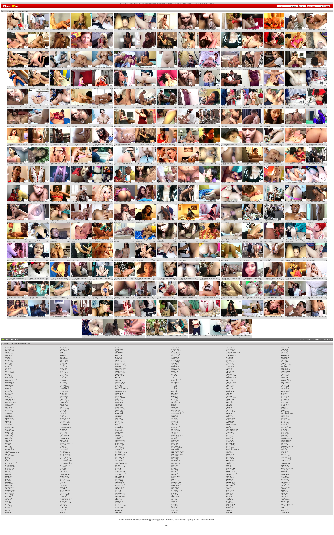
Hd (116, 490)
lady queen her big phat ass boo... (317, 66)
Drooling (62, 507)
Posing (228, 413)
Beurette (7, 457)
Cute (61, 470)
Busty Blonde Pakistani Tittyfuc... (39, 85)
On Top (228, 357)
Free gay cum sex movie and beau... (188, 66)
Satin (227, 465)
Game (117, 438)
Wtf (282, 507)
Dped (61, 504)
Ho (116, 502)
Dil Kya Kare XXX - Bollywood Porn (274, 47)
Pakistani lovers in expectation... (296, 162)
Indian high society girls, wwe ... (168, 143)
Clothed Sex (63, 410)
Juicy (172, 388)
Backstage (7, 415)
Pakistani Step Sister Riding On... (146, 85)
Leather (173, 407)
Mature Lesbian (175, 452)
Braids (6, 507)
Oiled (30, 50)
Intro (172, 372)
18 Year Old (8, 349)
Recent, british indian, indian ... (189, 162)
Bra (6, 504)
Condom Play (63, 424)
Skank (227, 493)
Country (62, 430)
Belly (6, 454)
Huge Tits (173, 354)
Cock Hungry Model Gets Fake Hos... (295, 47)
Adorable (7, 360)
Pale (227, 372)
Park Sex (228, 379)
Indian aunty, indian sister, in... (82, 277)
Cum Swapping (64, 463)
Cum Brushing (64, 452)
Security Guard (230, 473)
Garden (117, 443)
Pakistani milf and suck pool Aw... (146, 200)
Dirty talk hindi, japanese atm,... (104, 28)
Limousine (173, 421)
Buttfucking (63, 358)
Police (227, 402)
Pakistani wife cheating (211, 200)
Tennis (283, 405)
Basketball (7, 434)
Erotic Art (117, 357)
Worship (283, 502)
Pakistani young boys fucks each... (39, 239)
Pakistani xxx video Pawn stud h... (296, 28)
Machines (173, 437)
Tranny (283, 437)
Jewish (172, 383)
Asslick (6, 407)
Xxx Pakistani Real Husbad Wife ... (167, 277)
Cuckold (62, 448)
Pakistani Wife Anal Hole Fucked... (231, 105)
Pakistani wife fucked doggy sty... (82, 258)
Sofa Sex (283, 347)
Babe (312, 145)
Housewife (173, 349)
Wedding (283, 484)
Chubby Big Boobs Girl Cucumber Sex (102, 124)
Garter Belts (118, 444)
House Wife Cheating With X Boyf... (295, 239)
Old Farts (228, 347)
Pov (227, 415)
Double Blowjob (64, 498)
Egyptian (117, 351)
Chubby (62, 393)
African (6, 365)
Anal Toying (8, 383)
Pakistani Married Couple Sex (82, 181)
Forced (117, 421)
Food (116, 418)
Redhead (228, 444)
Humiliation (174, 357)
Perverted (95, 50)
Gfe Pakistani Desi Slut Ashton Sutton (231, 66)
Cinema (62, 398)
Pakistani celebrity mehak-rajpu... (253, 277)
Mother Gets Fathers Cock (275, 85)
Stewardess (284, 369)
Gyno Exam (118, 476)
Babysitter (7, 412)
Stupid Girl (284, 379)
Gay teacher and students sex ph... (274, 105)
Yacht (282, 510)
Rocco (227, 455)
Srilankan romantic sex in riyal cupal (231, 181)
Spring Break (284, 365)
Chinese (62, 390)
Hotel (269, 126)
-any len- (280, 6)
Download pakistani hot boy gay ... (146, 258)
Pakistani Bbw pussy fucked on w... (60, 105)
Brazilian (7, 509)
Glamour (117, 457)
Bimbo (6, 474)
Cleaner (62, 404)
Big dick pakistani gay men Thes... (124, 277)
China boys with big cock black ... (253, 200)
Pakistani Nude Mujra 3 (104, 85)
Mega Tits (173, 457)
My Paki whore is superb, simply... (231, 219)
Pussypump (229, 434)
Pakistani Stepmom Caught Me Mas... (231, 277)
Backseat (7, 413)
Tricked (283, 444)
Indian (227, 88)
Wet (282, 485)
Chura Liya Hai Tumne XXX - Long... (231, 85)
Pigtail (227, 393)
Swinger (248, 69)
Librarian (173, 416)
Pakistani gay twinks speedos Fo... (82, 200)
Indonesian (116, 30)
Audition (7, 408)
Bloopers (7, 485)
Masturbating (78, 69)
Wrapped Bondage (286, 504)
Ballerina (7, 421)
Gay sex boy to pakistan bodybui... (124, 66)
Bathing (7, 435)
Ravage (228, 438)
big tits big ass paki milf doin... (168, 200)
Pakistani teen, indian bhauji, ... (61, 296)
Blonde (6, 484)
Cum (61, 451)
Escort (117, 358)
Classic (62, 399)
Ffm (116, 394)
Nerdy (172, 493)
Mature (227, 30)
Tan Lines (284, 396)
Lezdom (173, 415)
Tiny (282, 421)
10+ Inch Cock (9, 347)
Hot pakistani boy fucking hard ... (317, 181)
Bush (61, 354)
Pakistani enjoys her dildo (169, 124)
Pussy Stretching (230, 429)
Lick (97, 107)
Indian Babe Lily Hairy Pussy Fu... (60, 200)
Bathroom (7, 437)
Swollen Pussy (285, 391)
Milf (226, 50)
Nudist (172, 501)
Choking (62, 391)
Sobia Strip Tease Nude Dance (189, 105)
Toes (282, 429)
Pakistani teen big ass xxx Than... (210, 277)
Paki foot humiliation (254, 239)
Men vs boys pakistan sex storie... (39, 66)
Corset (62, 426)
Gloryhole (118, 460)
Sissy (227, 491)
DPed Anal (63, 473)
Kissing (270, 50)
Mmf (172, 479)
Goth (116, 468)
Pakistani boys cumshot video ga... (17, 47)
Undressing (284, 459)
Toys (282, 432)
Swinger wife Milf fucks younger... (253, 66)
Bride (6, 510)
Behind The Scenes (10, 452)
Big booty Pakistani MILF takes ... (317, 219)
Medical (173, 455)
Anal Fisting (8, 382)
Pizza (227, 394)
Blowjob (7, 487)
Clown (61, 412)
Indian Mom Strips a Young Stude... (60, 162)
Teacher (283, 401)
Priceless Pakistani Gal (169, 47)
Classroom (63, 401)
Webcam (141, 164)
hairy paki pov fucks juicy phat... (103, 219)
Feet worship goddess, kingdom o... (124, 315)
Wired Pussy (284, 499)
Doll (61, 491)
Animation (7, 385)
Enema (117, 355)
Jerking (137, 69)
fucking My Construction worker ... (274, 258)
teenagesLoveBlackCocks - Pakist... (145, 47)
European (118, 361)
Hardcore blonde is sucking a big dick (295, 315)
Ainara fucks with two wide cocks (189, 47)
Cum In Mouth (64, 460)
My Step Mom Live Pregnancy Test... (38, 277)
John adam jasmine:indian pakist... (210, 219)
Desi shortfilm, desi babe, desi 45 (146, 66)
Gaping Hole (118, 441)
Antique (7, 388)
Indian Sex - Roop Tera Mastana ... (167, 162)
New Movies (317, 339)
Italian (172, 374)
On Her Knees (230, 355)
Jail (171, 377)
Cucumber (63, 449)
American (7, 372)
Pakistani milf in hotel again (82, 143)
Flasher (117, 407)
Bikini (51, 298)
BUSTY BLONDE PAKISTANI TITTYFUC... (17, 66)
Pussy (287, 69)
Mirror (172, 474)
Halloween (118, 482)
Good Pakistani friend (190, 143)
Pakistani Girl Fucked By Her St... (146, 162)
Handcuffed (118, 484)
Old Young (229, 351)
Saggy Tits (229, 460)
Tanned (283, 398)
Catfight (62, 377)
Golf (116, 465)
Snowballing (229, 509)
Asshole (7, 405)
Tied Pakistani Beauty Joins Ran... (231, 124)
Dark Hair (62, 477)
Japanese (173, 379)
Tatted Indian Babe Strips (126, 47)
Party (227, 380)
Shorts (227, 485)
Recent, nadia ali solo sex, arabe (39, 105)
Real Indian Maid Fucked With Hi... (317, 105)
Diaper (62, 484)
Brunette (62, 347)
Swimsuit (283, 388)
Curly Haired (63, 468)
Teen (282, 404)
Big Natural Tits (9, 466)
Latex (172, 404)
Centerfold (63, 380)
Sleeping (228, 499)
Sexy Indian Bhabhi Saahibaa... (189, 181)
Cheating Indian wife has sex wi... (296, 200)
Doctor (62, 488)
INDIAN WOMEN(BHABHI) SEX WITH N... (17, 258)
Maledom (173, 440)
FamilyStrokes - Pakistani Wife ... (82, 239)
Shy (227, 488)
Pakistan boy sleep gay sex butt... (189, 124)
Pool (227, 408)
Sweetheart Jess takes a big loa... (103, 258)
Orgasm (228, 361)
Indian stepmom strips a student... (125, 105)
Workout (283, 501)
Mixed (26, 30)
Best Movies (307, 339)
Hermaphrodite (119, 493)
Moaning (173, 481)
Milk (172, 471)
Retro (227, 446)
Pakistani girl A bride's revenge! (18, 296)
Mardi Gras (174, 441)
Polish (227, 404)
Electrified (118, 352)
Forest (117, 424)
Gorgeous (118, 466)
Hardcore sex (127, 258)
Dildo (61, 487)
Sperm (283, 358)
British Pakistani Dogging (211, 181)
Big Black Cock (9, 462)
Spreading (284, 363)
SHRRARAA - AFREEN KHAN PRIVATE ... (124, 219)
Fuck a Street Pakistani (169, 315)
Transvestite (284, 441)
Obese (172, 509)
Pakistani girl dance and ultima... (253, 105)
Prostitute (228, 421)
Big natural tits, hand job (318, 277)
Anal (53, 164)
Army (6, 394)
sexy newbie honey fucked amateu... (210, 28)
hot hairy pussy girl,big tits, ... (275, 162)
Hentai (184, 260)
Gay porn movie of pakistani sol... (39, 28)
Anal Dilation (8, 380)
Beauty (6, 446)
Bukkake (62, 349)
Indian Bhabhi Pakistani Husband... (253, 219)
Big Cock (292, 298)
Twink (282, 451)
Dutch (61, 510)
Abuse (166, 525)
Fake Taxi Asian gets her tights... (18, 219)
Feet (116, 385)
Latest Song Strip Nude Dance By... (124, 162)
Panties (228, 374)
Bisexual (7, 476)
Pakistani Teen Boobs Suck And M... (209, 66)
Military (172, 470)
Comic (61, 419)
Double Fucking (64, 501)
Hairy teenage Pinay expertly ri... (146, 28)
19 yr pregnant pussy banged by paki (167, 239)
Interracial (173, 369)
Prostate (228, 419)
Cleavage (62, 405)
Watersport (284, 481)
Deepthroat (185, 50)
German (227, 184)
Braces (6, 506)
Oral (227, 360)
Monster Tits (174, 484)
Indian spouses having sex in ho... (296, 277)
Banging (7, 426)
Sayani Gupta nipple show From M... (210, 143)
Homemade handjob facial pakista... (242, 334)
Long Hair (173, 429)
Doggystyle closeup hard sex (210, 258)
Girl (31, 145)
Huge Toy (173, 355)
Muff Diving (174, 487)
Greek (117, 470)
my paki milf (234, 47)
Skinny (11, 317)
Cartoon (62, 372)
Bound (6, 502)
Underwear (284, 457)
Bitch (6, 477)
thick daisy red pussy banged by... (18, 162)
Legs (172, 408)
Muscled (120, 69)
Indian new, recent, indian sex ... (61, 124)
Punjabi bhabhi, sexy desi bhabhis (18, 315)
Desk (61, 482)
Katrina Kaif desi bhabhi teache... (82, 105)
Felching (117, 387)
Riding (227, 452)
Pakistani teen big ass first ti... (317, 239)
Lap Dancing (174, 402)
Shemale (228, 482)
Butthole (62, 360)
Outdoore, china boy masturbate (253, 258)
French (117, 429)
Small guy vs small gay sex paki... (189, 315)
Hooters (117, 509)
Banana (7, 424)
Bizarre (7, 479)
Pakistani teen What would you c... (146, 105)
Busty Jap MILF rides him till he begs (17, 143)
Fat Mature (118, 382)
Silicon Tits (229, 490)
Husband (173, 361)
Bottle (6, 501)
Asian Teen (8, 399)
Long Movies (327, 339)
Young (283, 512)
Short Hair (228, 484)
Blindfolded (8, 482)
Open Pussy (229, 358)
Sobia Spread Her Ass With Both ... (167, 66)
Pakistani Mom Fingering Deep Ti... (210, 315)
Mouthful (173, 485)
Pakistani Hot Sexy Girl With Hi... (146, 239)
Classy (62, 402)
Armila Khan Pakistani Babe (189, 219)
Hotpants (173, 347)
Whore (222, 222)
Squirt (282, 368)
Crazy (61, 437)
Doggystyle (309, 88)
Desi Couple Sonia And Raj (83, 47)
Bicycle (6, 459)
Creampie (142, 30)
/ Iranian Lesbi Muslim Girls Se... (39, 143)
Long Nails (173, 432)
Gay (34, 30)
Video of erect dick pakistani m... (61, 28)
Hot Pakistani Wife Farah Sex (103, 239)
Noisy (172, 498)
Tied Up (283, 416)
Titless (283, 424)
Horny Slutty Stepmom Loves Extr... (167, 181)
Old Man (228, 349)
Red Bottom (229, 443)
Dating (61, 479)
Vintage (283, 474)
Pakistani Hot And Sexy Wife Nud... (199, 334)
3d (5, 352)
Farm (116, 377)
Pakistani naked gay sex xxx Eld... (253, 124)
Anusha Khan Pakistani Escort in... (146, 219)
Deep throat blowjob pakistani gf (210, 105)
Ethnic (117, 360)
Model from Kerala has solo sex (275, 200)
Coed (61, 415)
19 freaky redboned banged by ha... (124, 200)
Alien (6, 369)
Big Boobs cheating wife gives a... (146, 315)
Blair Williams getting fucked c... (39, 124)
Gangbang (118, 440)
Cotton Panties (64, 427)
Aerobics (7, 363)
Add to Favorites (11, 339)
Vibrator (283, 473)
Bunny (61, 351)
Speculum (284, 357)
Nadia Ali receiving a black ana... (168, 85)
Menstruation (174, 460)
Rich (227, 451)
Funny (225, 126)
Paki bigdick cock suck (297, 296)
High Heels (118, 496)
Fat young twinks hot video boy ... (60, 85)
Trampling (284, 435)
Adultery (116, 260)
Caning (62, 369)
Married (223, 164)
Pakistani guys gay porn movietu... (317, 162)
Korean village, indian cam (233, 28)
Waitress (283, 479)
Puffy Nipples (229, 424)
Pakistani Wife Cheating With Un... (18, 28)
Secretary (228, 470)
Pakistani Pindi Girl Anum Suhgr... (103, 181)
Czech (61, 471)
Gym (116, 474)
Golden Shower (119, 463)
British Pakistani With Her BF (125, 85)
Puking (228, 426)
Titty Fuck (284, 427)
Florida (117, 415)
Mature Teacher (175, 454)
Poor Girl (228, 410)
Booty (6, 498)
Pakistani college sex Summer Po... (39, 296)
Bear (6, 444)
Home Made (118, 506)
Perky (227, 383)
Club (61, 413)
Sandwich (228, 463)
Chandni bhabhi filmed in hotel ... (275, 124)
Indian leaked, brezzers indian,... (168, 296)
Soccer (228, 510)
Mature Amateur (175, 451)
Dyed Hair (62, 512)
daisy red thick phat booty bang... (146, 181)
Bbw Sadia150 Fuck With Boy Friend (317, 296)
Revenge (228, 448)
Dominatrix (63, 495)
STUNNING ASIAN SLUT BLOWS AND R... (145, 277)
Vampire (283, 470)
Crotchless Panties (65, 443)
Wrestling (283, 506)
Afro (6, 366)
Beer (6, 451)
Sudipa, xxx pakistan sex (94, 334)
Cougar (62, 429)
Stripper (120, 50)
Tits (11, 30)
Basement (7, 432)
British (6, 512)
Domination (63, 493)
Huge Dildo (174, 352)
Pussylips (228, 432)
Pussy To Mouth (230, 430)
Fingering (34, 184)
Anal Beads (8, 377)
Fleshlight (118, 410)
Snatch (228, 507)
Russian (228, 459)
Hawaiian (117, 488)
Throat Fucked (285, 413)
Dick (61, 485)
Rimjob (228, 454)
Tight (54, 69)
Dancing (249, 88)
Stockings (284, 371)
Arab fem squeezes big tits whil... (61, 66)
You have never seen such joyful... (296, 143)
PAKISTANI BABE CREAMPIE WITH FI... (60, 47)
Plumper (228, 399)
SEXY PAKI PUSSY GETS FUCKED (124, 296)
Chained (62, 383)
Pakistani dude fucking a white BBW (17, 239)
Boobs (201, 69)
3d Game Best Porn (62, 181)
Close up (62, 408)
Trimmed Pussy (285, 446)
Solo (158, 30)
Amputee (7, 374)
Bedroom (7, 449)
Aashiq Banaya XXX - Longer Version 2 (17, 85)
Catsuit (62, 379)
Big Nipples (8, 468)
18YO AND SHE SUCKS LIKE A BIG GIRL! (209, 47)
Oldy (227, 354)
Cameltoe (62, 366)
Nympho (173, 507)
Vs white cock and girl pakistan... (61, 315)
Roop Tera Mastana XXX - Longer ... (17, 181)
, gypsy (85, 315)
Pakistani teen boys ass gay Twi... (274, 315)
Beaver (7, 448)
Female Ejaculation (120, 388)
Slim (227, 501)
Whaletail (283, 488)
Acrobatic (7, 358)
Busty (61, 355)
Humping (173, 358)
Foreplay (117, 423)
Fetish (8, 30)
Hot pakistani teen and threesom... (103, 47)
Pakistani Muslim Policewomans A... (231, 315)
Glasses (117, 459)
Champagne (63, 385)
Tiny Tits (283, 423)
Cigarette (62, 396)
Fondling (117, 416)
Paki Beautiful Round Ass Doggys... (317, 85)
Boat (6, 488)
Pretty (227, 416)
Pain (227, 369)
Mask (172, 444)
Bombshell (7, 491)
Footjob (117, 419)
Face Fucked (118, 371)
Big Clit (6, 463)
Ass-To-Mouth (8, 402)
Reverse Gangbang (231, 449)
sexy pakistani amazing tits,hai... (82, 66)
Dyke (116, 347)
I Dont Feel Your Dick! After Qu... (296, 124)
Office (172, 510)
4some (6, 355)
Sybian (283, 393)
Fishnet (117, 402)
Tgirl (282, 407)
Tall (282, 394)
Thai (13, 279)
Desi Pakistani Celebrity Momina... (296, 105)
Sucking (283, 382)
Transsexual (284, 440)
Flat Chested (118, 408)
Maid (172, 438)
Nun (172, 502)
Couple (62, 432)
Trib (282, 443)
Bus (61, 352)
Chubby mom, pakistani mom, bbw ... (102, 296)
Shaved (228, 479)
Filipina (117, 396)
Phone (227, 388)
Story (282, 372)
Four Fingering (119, 426)
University (284, 462)
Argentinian (8, 393)
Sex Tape (228, 477)
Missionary (173, 476)
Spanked (283, 355)
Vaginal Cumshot (286, 468)
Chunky (62, 394)
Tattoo (222, 126)
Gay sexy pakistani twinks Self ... (253, 315)
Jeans (172, 380)
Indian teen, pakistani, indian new (103, 66)
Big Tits (7, 470)
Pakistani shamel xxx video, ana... (210, 296)
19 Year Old (8, 351)
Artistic (6, 396)
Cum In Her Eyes (64, 459)
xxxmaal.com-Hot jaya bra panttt (103, 162)
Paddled (228, 368)
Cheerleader (164, 145)
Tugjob (283, 448)
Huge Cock (174, 351)
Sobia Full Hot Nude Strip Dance (253, 85)
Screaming (229, 468)
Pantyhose (229, 377)
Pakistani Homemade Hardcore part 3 (295, 85)
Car (61, 371)
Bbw (183, 30)
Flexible (117, 412)
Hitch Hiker (118, 501)
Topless (283, 430)
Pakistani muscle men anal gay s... (167, 219)
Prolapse (228, 418)
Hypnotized (174, 363)
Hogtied (117, 504)
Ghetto (117, 449)
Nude (172, 499)
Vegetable (284, 471)
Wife (282, 495)
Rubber (228, 457)
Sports (283, 361)
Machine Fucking (175, 435)
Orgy (227, 363)
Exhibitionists (118, 365)
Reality (228, 441)
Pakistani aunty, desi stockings (189, 277)
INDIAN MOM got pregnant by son (232, 162)
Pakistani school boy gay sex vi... (210, 85)
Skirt (227, 496)
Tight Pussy (284, 419)
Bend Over (8, 455)
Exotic (117, 366)
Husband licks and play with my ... (125, 143)
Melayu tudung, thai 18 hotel (104, 277)
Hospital (117, 510)
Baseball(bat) (8, 430)
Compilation (63, 423)
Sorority (283, 352)
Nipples (205, 50)
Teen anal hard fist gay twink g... (275, 239)
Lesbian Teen (174, 413)
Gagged (117, 435)
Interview (173, 371)
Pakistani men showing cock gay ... (156, 334)
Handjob (117, 485)
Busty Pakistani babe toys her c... (39, 315)
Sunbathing (284, 383)
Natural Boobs (174, 490)
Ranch (227, 435)
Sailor (227, 462)
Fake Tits (117, 376)
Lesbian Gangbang (176, 412)
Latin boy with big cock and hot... (275, 296)
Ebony (310, 69)
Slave (227, 498)
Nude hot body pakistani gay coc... (167, 105)
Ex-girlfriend (118, 363)
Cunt (61, 466)
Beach (6, 441)
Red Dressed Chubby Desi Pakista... (252, 296)
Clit (61, 407)
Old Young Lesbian (231, 352)
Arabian (313, 88)
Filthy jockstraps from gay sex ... (275, 181)
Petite (8, 126)
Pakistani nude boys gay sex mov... (317, 28)
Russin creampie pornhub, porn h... (274, 277)
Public (244, 50)
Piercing (228, 391)
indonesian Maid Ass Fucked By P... (231, 258)
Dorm (61, 496)
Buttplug (62, 361)
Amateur (56, 30)
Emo (116, 354)
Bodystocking (8, 490)
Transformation (285, 438)
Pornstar (228, 412)
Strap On (283, 374)
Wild (282, 496)
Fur (116, 434)
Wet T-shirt (284, 487)
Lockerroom (174, 426)
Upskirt (283, 465)
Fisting (117, 404)
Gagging (117, 437)
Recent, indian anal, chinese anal (61, 277)
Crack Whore (63, 435)
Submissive (284, 380)
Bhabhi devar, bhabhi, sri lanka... (103, 143)
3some (6, 354)
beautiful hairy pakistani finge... (296, 66)
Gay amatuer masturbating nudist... (253, 47)
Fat (286, 30)
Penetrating (229, 382)
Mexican (173, 465)
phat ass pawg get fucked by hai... (82, 85)
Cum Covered (64, 454)
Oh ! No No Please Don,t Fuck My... (231, 239)
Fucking (12, 107)
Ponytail (228, 407)
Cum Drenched (64, 455)
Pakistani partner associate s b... (82, 219)
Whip (282, 490)
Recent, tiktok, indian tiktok (61, 258)
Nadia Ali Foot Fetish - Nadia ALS (296, 181)
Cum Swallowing (64, 462)
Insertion (173, 368)
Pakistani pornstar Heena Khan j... (317, 143)
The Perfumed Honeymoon (254, 28)
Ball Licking (8, 419)
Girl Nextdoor (119, 454)
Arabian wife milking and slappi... (114, 334)
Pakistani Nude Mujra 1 (169, 28)
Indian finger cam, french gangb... (39, 181)
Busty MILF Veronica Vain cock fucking (124, 239)
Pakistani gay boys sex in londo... (232, 296)
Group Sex (118, 473)
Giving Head (118, 455)
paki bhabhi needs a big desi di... (232, 200)
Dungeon (62, 509)
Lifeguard (173, 419)
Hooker (117, 507)
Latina (172, 405)
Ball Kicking (8, 418)
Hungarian (173, 360)
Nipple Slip (173, 495)
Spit (282, 360)
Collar (61, 416)
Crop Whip (63, 440)
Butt (61, 357)
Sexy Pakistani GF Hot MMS (39, 162)
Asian (6, 398)
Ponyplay (228, 405)
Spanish (283, 354)
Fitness (117, 405)
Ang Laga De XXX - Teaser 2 (61, 143)
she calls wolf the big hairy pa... (189, 85)
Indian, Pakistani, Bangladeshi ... (18, 277)
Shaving (228, 481)
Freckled (117, 427)
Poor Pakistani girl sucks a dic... (61, 219)
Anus (6, 390)
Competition (63, 421)
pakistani (42, 219)
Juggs (172, 387)
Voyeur (283, 477)
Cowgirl (141, 50)
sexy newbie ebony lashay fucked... (60, 239)
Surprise (283, 385)
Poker (227, 401)
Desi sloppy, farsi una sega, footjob (103, 200)
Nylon (172, 506)
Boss (94, 317)
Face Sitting (118, 372)
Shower (287, 50)
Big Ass (7, 460)
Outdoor (228, 366)
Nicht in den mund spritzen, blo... (103, 315)
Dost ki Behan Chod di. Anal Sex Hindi (317, 315)
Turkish (283, 449)
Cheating (62, 387)
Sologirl (283, 351)
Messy (172, 462)
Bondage (7, 493)
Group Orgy (118, 471)
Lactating (173, 401)
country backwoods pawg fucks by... (188, 28)
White (282, 491)
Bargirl (6, 429)
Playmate (228, 396)
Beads (6, 443)
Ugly (282, 454)
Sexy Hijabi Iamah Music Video (39, 258)
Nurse (30, 184)
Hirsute (117, 499)
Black (6, 481)
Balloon (7, 423)
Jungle (172, 390)
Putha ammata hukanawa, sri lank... (178, 334)
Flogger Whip (119, 413)
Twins (282, 452)
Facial (117, 374)
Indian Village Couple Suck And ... (135, 334)
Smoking (228, 506)
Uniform (283, 460)
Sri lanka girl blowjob (319, 47)
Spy (282, 366)
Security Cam (229, 471)
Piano (227, 390)
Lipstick (173, 424)
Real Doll (228, 440)
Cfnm (269, 69)
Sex (77, 30)
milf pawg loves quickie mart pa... (82, 124)
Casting (62, 376)
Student (119, 107)
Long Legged (174, 430)
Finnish (117, 399)
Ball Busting (8, 416)
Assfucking (8, 404)
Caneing (62, 368)
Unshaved (284, 463)
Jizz (172, 385)
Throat (75, 317)
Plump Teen (229, 398)
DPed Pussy (63, 474)
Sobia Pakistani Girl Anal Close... (275, 143)
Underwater (284, 455)
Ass (162, 69)
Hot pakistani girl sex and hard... (275, 219)
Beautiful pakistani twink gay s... (82, 28)
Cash (61, 374)
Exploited (117, 369)
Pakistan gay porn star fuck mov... (210, 124)
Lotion (172, 434)
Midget (172, 466)
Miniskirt (173, 473)
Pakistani (31, 30)
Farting (117, 379)
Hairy (116, 481)
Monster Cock (174, 482)
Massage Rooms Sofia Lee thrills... (103, 105)
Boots (6, 496)
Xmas (282, 509)
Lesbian (173, 410)
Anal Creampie (9, 379)
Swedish (283, 387)
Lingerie (173, 423)
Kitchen (173, 394)
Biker (6, 471)
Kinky (172, 391)
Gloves (117, 462)
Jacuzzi (173, 376)
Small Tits (228, 504)
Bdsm (51, 69)
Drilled (61, 506)
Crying (61, 444)
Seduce (228, 474)
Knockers (173, 396)
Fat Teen (117, 383)
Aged (6, 368)
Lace (172, 399)
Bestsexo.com (10, 6)
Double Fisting (64, 499)
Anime (6, 387)
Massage (173, 446)
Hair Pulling (118, 477)
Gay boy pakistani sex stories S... (189, 200)
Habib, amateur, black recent (275, 66)
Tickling (283, 415)
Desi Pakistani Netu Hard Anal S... (221, 334)
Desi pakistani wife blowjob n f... (210, 239)
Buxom (62, 363)
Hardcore (313, 30)
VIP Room (284, 466)
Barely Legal (8, 427)
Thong (283, 410)
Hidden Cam (118, 495)
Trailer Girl (284, 434)
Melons (173, 459)
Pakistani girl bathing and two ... (82, 162)
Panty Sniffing (229, 376)
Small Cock (229, 502)
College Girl (63, 418)
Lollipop (173, 427)
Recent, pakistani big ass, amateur (253, 143)
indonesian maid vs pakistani (125, 28)
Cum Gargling (64, 457)
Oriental (228, 365)
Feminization (118, 391)
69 (5, 357)
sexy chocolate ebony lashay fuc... (317, 200)
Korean (173, 398)
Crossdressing (64, 441)
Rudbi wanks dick (191, 258)
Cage (61, 365)
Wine (282, 498)
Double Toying (64, 502)
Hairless (117, 479)
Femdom (117, 390)
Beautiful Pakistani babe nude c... (317, 124)
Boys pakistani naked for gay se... (82, 296)
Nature (172, 491)
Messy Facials (174, 463)
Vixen (282, 476)
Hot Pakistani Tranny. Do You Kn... (146, 124)
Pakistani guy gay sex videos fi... (253, 162)
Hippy (116, 498)
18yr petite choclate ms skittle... (18, 124)
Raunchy (228, 437)
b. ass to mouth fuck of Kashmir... (232, 143)
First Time (118, 401)
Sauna (227, 466)
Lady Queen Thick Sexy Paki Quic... (38, 200)
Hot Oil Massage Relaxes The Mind (39, 47)
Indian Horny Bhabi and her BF (210, 162)
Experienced (118, 368)
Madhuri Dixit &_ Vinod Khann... (275, 28)
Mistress (173, 477)
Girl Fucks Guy (119, 452)
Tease (184, 107)
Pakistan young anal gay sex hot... (146, 296)
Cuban (62, 446)
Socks (227, 512)
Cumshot (62, 465)
